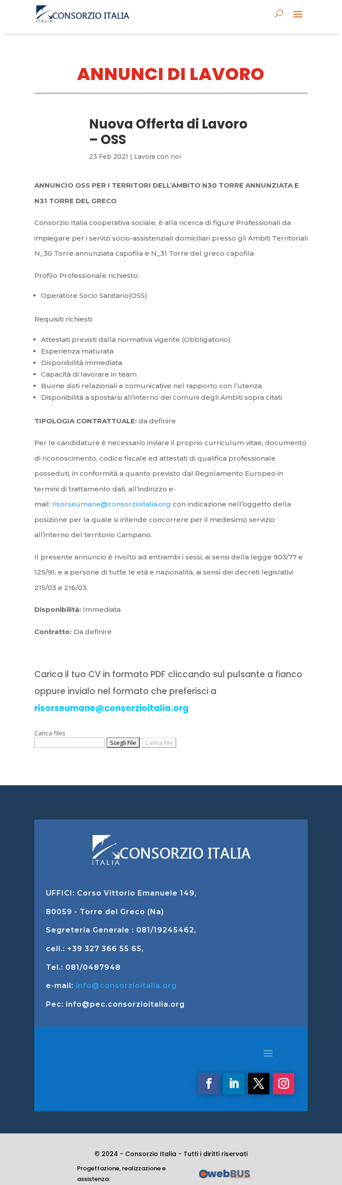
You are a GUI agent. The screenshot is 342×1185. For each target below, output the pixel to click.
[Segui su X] (258, 1083)
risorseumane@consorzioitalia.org (111, 504)
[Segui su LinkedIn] (233, 1083)
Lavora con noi (157, 157)
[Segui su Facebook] (209, 1083)
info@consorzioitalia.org (126, 985)
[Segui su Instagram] (283, 1083)
